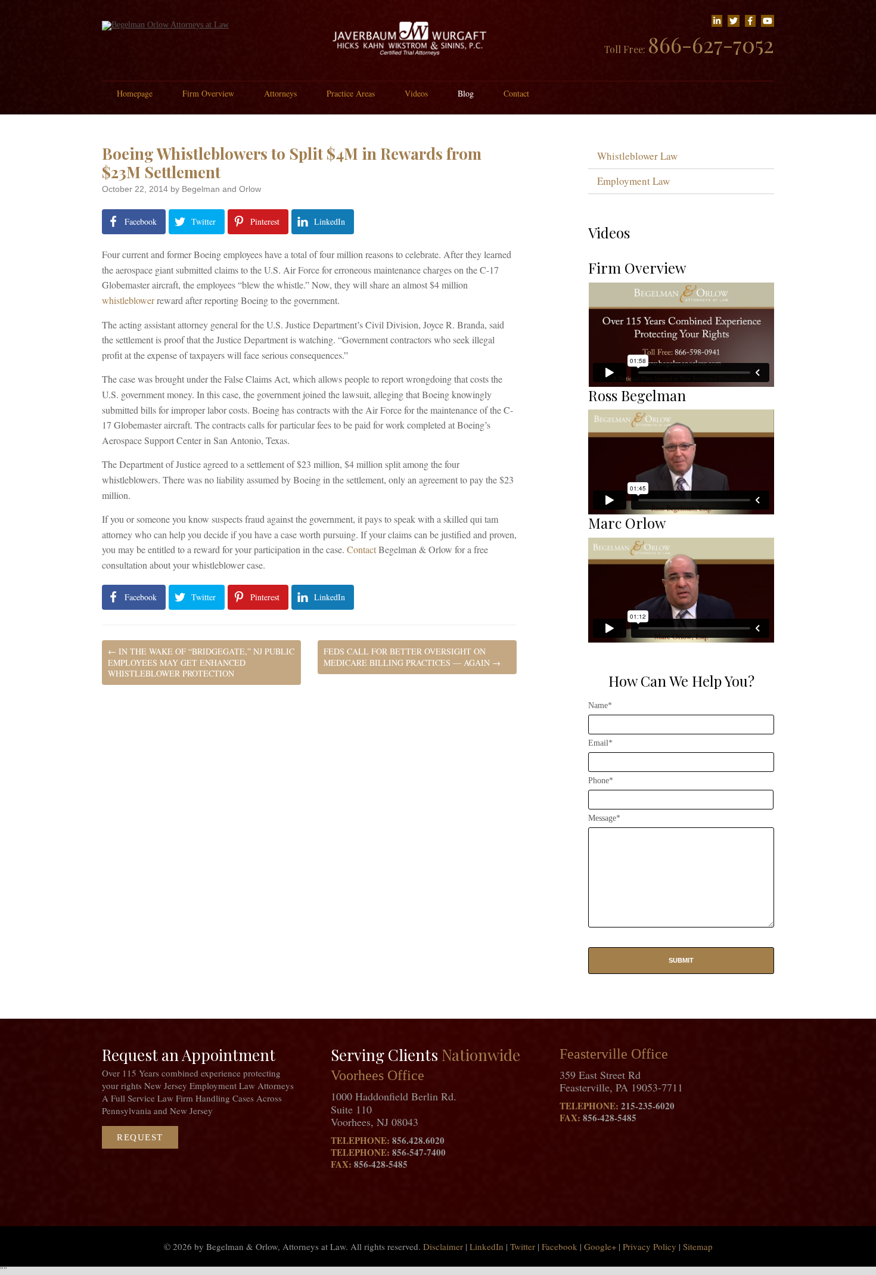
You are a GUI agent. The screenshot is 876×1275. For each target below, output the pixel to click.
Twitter (522, 1246)
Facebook (559, 1246)
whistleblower (128, 300)
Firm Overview (208, 93)
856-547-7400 (419, 1152)
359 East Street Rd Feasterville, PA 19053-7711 (621, 1081)
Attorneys (280, 93)
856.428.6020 (418, 1140)
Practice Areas (351, 93)
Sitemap (698, 1246)
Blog (466, 93)
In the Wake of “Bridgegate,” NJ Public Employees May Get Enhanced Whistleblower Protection (201, 662)
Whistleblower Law (637, 156)
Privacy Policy (649, 1246)
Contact (516, 93)
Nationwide (481, 1054)
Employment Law (633, 181)
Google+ (600, 1246)
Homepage (135, 93)
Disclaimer (443, 1246)
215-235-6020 (648, 1105)
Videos (416, 93)
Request (140, 1137)
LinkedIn (487, 1246)
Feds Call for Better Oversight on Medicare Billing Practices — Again (412, 657)
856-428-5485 (381, 1164)
